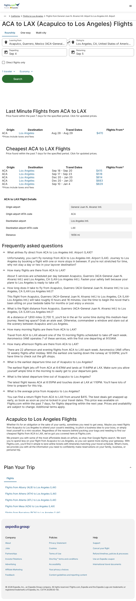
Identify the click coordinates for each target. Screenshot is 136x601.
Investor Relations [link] (13, 559)
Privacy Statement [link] (57, 543)
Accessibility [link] (55, 564)
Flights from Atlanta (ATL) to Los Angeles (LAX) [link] (30, 500)
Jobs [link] (7, 548)
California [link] (15, 16)
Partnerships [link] (11, 553)
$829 (99, 184)
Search (17, 79)
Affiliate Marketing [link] (13, 569)
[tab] (10, 32)
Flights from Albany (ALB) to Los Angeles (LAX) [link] (30, 487)
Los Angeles (26, 133)
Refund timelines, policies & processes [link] (110, 553)
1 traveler (7, 71)
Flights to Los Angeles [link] (33, 16)
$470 (100, 133)
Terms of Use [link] (55, 553)
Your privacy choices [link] (58, 569)
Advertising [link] (10, 564)
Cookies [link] (53, 548)
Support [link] (96, 543)
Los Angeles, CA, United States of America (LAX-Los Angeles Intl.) (105, 43)
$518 (99, 174)
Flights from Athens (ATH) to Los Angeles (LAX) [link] (30, 493)
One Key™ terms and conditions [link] (63, 559)
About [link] (8, 543)
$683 (99, 180)
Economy (25, 71)
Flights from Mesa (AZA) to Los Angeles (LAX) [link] (30, 506)
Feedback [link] (10, 575)
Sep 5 (80, 53)
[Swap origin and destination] (68, 42)
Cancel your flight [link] (101, 548)
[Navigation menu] (130, 6)
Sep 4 (13, 53)
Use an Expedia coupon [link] (104, 559)
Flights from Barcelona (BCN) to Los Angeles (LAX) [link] (32, 512)
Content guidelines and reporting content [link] (68, 575)
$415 (99, 170)
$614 (99, 177)
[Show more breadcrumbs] (5, 16)
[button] (68, 467)
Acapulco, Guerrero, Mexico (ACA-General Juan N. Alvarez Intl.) (38, 43)
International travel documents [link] (107, 564)
